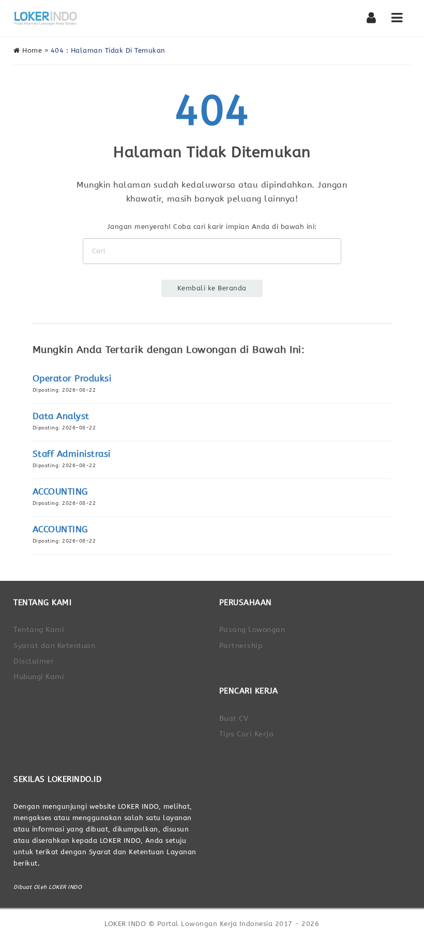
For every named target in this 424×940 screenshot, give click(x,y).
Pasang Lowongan (252, 629)
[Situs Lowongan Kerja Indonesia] (45, 18)
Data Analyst (61, 416)
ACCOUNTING (60, 492)
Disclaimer (33, 661)
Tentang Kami (38, 629)
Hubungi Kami (38, 676)
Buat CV (234, 718)
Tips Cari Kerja (246, 734)
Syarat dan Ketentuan (54, 645)
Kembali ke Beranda (212, 288)
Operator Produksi (72, 378)
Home (31, 50)
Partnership (241, 645)
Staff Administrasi (72, 454)
